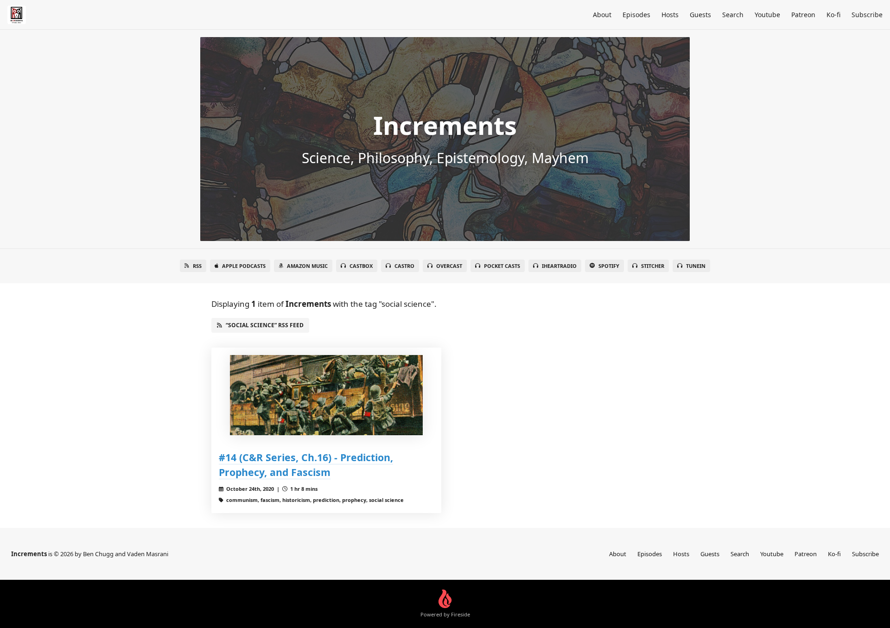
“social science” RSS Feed (265, 325)
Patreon (803, 14)
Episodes (636, 14)
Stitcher (652, 265)
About (602, 14)
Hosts (670, 14)
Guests (700, 14)
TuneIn (696, 265)
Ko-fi (833, 14)
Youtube (767, 14)
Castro (404, 265)
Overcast (449, 265)
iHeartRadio (559, 265)
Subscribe (867, 14)
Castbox (361, 265)
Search (733, 14)
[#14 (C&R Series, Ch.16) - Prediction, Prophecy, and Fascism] (326, 395)
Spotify (608, 265)
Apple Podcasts (244, 265)
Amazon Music (307, 265)
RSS (197, 265)
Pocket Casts (502, 265)
